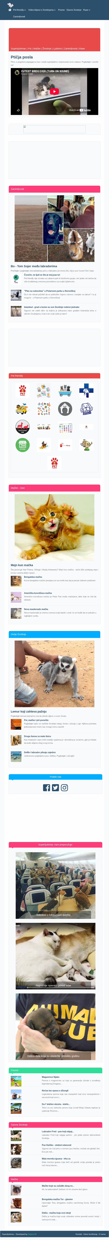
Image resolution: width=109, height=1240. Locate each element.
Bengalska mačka (33, 577)
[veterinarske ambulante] (86, 390)
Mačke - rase (18, 488)
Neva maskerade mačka (36, 609)
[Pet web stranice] (86, 445)
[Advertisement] (54, 160)
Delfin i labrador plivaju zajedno (40, 752)
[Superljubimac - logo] (9, 3)
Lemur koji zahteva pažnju (29, 711)
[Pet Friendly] (54, 463)
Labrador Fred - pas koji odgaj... (58, 1131)
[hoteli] (86, 409)
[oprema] (65, 427)
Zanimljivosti (19, 16)
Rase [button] (86, 10)
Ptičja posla (22, 57)
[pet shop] (43, 390)
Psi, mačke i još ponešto (36, 720)
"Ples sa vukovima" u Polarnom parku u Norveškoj (49, 291)
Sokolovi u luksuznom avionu (53, 914)
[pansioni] (65, 409)
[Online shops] (65, 445)
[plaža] (43, 445)
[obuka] (22, 427)
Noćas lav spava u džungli (55, 1090)
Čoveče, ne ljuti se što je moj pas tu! (42, 275)
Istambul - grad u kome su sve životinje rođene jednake (51, 307)
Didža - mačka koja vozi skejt (56, 1213)
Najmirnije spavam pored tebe (53, 985)
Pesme (61, 10)
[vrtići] (43, 409)
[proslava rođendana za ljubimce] (43, 427)
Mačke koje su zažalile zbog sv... (58, 1186)
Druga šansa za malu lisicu (37, 736)
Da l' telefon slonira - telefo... (56, 1104)
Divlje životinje (18, 634)
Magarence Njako (50, 1077)
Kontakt (79, 1234)
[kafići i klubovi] (22, 390)
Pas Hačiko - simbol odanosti (56, 1145)
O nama (102, 1234)
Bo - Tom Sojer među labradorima (34, 266)
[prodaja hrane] (22, 445)
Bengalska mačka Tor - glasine (57, 1199)
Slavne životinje (73, 10)
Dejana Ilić (32, 1234)
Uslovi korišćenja (90, 1234)
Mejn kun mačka (22, 565)
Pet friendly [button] (18, 10)
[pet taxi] (22, 408)
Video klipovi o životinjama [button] (41, 10)
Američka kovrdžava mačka (38, 593)
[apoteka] (86, 427)
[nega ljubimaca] (65, 390)
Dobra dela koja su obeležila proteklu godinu (53, 1056)
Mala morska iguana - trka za (56, 1159)
